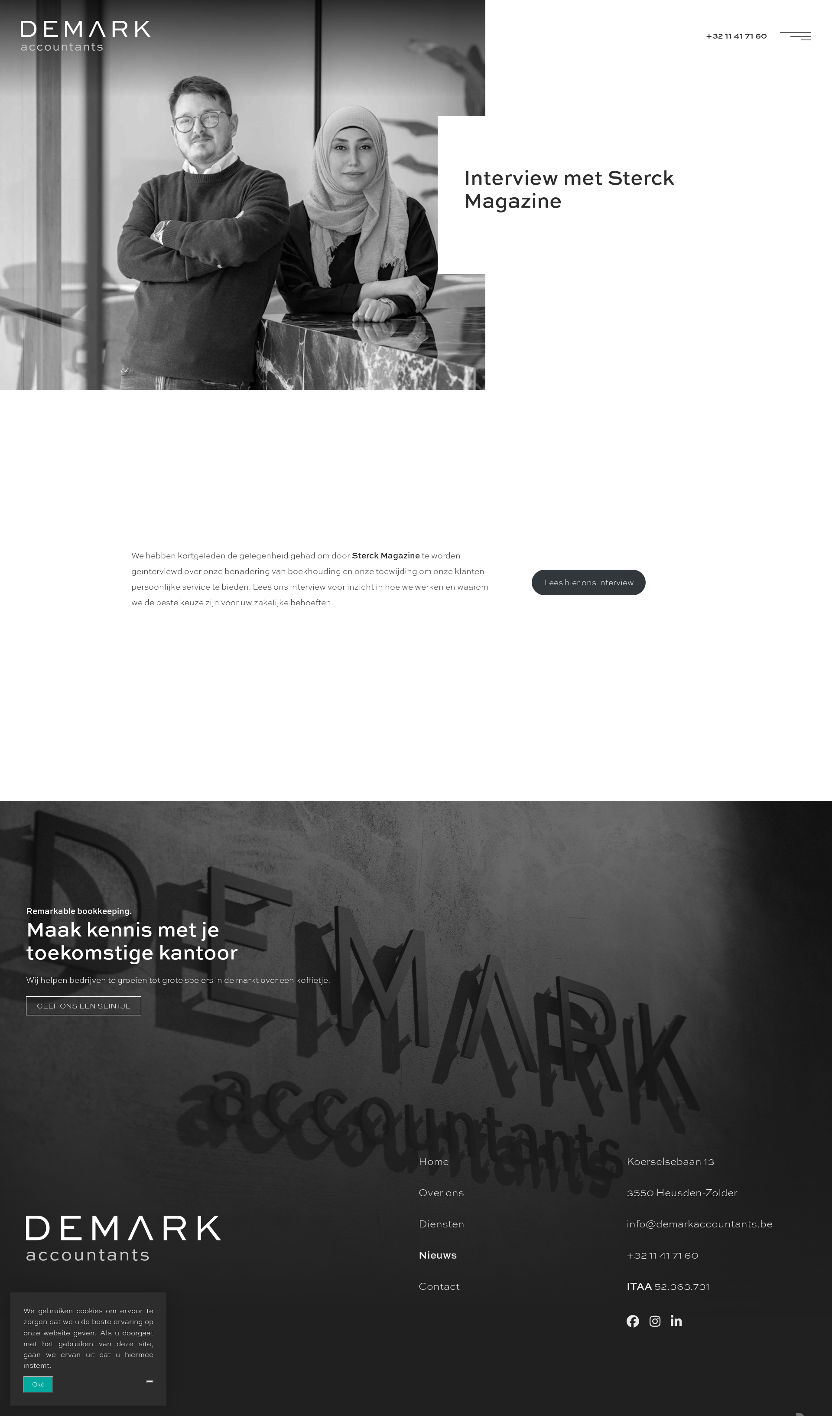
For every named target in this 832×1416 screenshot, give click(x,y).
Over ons (441, 1192)
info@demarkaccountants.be (700, 1223)
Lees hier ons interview (589, 582)
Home (434, 1161)
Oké (38, 1384)
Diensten (442, 1223)
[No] (149, 1381)
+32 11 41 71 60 (736, 35)
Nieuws (438, 1254)
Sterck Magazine (386, 555)
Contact (439, 1286)
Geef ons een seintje (83, 1006)
